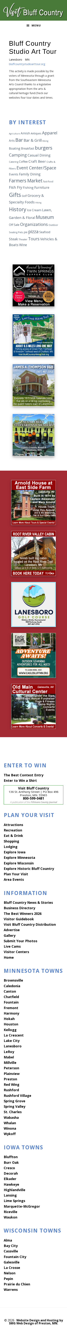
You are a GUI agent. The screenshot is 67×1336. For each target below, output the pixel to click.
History (17, 209)
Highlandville (14, 1190)
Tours (33, 238)
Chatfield (11, 997)
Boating (14, 148)
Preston (10, 1079)
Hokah (9, 1018)
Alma (8, 1240)
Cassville (11, 1251)
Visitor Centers (16, 952)
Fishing (28, 187)
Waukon (10, 1217)
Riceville (10, 1211)
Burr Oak (11, 1162)
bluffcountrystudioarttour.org (27, 64)
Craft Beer (37, 161)
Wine (23, 245)
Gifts (15, 194)
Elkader (10, 1178)
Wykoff (10, 1134)
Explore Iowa (14, 852)
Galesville (12, 1262)
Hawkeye (11, 1184)
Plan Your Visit (16, 874)
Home (9, 957)
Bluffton (11, 1157)
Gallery (9, 935)
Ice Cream (34, 210)
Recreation (13, 830)
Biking (45, 141)
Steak (13, 239)
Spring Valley (14, 1106)
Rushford (11, 1090)
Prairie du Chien (17, 1284)
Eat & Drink (13, 835)
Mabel (9, 1057)
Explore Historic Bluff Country (29, 868)
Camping (18, 155)
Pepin (8, 1278)
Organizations (34, 224)
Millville (10, 1062)
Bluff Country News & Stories (28, 902)
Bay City (11, 1245)
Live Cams (12, 946)
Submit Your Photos (20, 941)
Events (13, 174)
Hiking (38, 202)
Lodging (10, 846)
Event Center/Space (36, 168)
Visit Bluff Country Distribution (30, 924)
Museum (45, 217)
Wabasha (11, 1117)
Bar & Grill (33, 140)
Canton (10, 991)
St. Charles (13, 1112)
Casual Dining (39, 155)
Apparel (49, 133)
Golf (24, 196)
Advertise (12, 930)
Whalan (10, 1123)
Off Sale (14, 225)
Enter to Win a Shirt (20, 780)
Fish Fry (15, 187)
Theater (23, 239)
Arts (12, 141)
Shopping (11, 841)
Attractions (13, 824)
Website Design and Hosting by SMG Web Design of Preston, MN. (36, 1321)
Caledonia (12, 986)
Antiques (36, 133)
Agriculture (14, 133)
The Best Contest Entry (23, 775)
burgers (43, 147)
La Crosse (12, 1267)
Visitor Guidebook (19, 919)
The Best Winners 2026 (23, 913)
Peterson (11, 1068)
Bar (19, 140)
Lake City (12, 1040)
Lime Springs (14, 1200)
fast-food (48, 181)
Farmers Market (25, 180)
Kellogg (10, 1029)
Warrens (11, 1289)
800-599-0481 (33, 798)
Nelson (9, 1273)
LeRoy (9, 1051)
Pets (20, 232)
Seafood (44, 232)
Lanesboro (13, 1046)
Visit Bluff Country (33, 10)
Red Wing (11, 1084)
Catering (13, 161)
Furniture (41, 187)
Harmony (11, 1013)
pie (26, 232)
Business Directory (19, 908)
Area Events (14, 879)
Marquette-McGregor (22, 1206)
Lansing (10, 1195)
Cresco (9, 1168)
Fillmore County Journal (44, 802)
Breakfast (27, 148)
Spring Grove (14, 1101)
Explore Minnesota (19, 857)
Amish (25, 133)
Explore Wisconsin (19, 863)
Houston (11, 1024)
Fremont (11, 1008)
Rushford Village (17, 1095)
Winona (10, 1128)
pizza (33, 231)
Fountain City (15, 1256)
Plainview (12, 1073)
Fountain (11, 1002)
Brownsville (13, 980)
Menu (36, 25)
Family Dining (30, 174)
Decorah (11, 1173)
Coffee (23, 162)
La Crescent (14, 1035)
